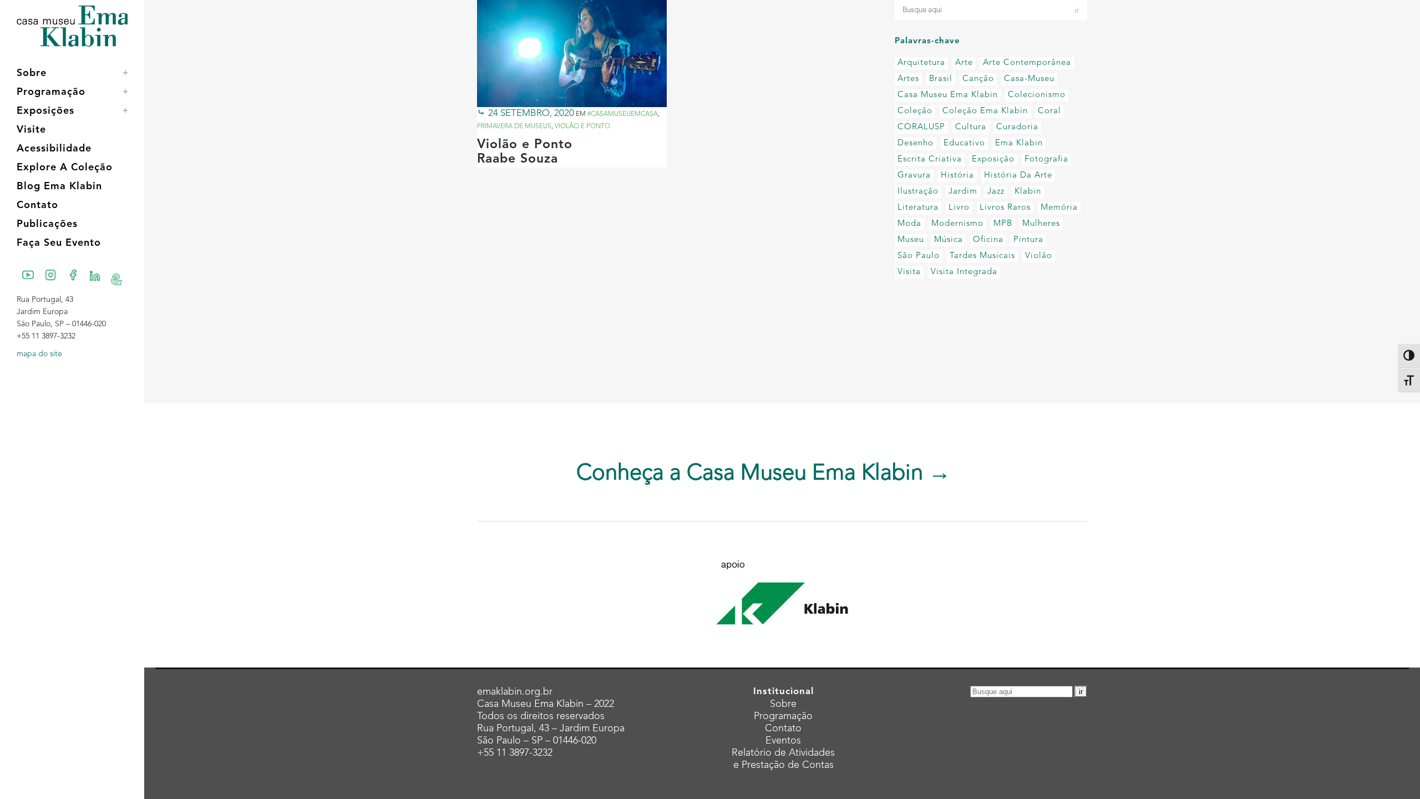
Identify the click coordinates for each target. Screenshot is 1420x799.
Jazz (996, 192)
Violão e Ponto (582, 126)
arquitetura (921, 63)
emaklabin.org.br (514, 692)
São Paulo (918, 256)
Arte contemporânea (1027, 63)
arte (964, 63)
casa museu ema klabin (947, 95)
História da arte (1018, 175)
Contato (783, 729)
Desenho (915, 143)
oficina (988, 240)
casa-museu (1029, 79)
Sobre (783, 704)
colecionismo (1037, 95)
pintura (1028, 240)
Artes (908, 79)
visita (909, 272)
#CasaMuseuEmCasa (622, 114)
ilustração (918, 192)
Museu (910, 240)
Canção (978, 79)
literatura (918, 208)
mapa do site (39, 354)
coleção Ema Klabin (985, 111)
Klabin (1028, 192)
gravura (914, 175)
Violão (1038, 256)
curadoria (1017, 127)
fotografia (1046, 159)
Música (948, 240)
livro (959, 208)
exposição (993, 159)
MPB (1002, 224)
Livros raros (1005, 208)
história (957, 175)
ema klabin (1019, 143)
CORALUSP (921, 127)
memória (1059, 208)
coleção (914, 111)
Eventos (783, 741)
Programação (783, 716)
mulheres (1041, 224)
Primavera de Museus (514, 126)
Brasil (940, 79)
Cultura (970, 127)
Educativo (964, 143)
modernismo (957, 224)
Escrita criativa (929, 159)
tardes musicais (982, 256)
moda (909, 224)
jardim (963, 192)
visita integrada (964, 272)
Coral (1049, 111)
